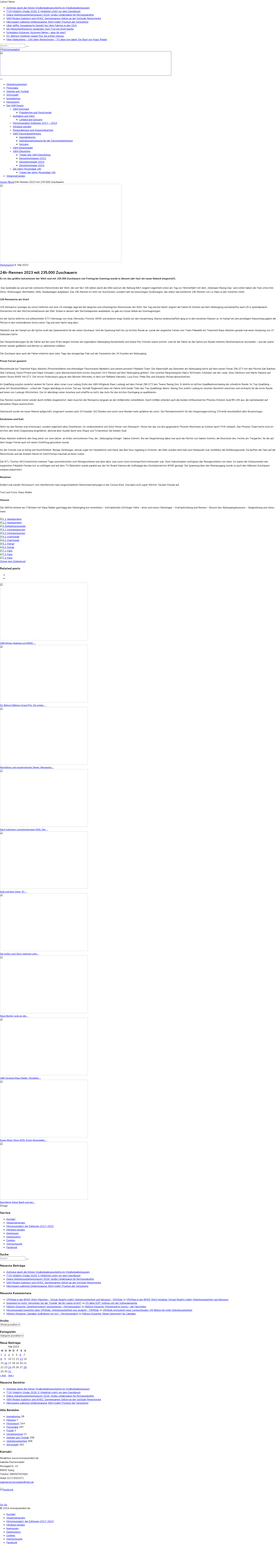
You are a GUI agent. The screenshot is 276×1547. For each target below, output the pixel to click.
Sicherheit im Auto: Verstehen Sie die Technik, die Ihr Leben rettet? (44, 1303)
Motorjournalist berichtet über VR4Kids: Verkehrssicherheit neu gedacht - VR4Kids (52, 1310)
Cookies (10, 1240)
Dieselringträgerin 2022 (32, 158)
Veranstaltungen (15, 176)
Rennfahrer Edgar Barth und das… (17, 1202)
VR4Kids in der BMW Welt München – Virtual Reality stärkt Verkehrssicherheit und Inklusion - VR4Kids (64, 1299)
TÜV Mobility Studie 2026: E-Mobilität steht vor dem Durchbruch (43, 11)
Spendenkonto (27, 137)
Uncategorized (14, 1434)
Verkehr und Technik (17, 91)
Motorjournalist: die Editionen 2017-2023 (30, 1226)
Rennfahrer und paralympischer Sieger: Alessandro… (27, 767)
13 (21, 1359)
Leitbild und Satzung (30, 119)
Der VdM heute (15, 105)
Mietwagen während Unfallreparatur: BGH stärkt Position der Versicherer (47, 22)
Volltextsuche (14, 1244)
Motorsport (12, 102)
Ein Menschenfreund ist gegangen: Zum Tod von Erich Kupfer (40, 29)
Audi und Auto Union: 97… (13, 891)
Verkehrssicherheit (16, 84)
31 (9, 1371)
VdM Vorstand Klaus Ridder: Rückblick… (20, 1078)
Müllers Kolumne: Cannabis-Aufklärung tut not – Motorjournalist (42, 1313)
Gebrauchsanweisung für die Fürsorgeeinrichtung (46, 141)
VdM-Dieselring (21, 151)
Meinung (11, 1420)
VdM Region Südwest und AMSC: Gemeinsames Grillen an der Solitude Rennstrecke (53, 18)
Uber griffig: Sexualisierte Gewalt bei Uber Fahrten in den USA (41, 25)
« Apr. (3, 1375)
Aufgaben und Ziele (24, 116)
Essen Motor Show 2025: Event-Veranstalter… (23, 1140)
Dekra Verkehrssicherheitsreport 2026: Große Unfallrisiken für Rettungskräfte (50, 15)
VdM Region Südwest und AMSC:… (18, 643)
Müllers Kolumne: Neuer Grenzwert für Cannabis (109, 1313)
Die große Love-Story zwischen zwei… (19, 953)
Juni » (11, 1375)
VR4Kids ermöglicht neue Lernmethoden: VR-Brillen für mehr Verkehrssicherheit (147, 1310)
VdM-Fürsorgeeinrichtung (27, 133)
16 (6, 1363)
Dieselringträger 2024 (31, 165)
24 (9, 1367)
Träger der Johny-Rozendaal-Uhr (37, 172)
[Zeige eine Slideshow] (13, 561)
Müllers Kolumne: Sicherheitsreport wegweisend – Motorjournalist (43, 1306)
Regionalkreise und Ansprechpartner (33, 130)
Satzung (23, 144)
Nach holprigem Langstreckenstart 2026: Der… (24, 829)
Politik (10, 1430)
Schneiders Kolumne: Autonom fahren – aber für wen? (36, 32)
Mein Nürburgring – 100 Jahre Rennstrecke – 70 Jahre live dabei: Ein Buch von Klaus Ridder (56, 39)
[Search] (27, 46)
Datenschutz (13, 1237)
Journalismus (13, 98)
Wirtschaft (12, 95)
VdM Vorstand (21, 109)
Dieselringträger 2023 (31, 162)
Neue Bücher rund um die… (14, 1016)
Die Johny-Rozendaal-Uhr (27, 169)
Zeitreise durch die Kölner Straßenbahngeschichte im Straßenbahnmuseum (48, 8)
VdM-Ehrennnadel (23, 148)
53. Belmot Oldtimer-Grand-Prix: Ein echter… (23, 705)
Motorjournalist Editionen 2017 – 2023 (35, 123)
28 (25, 1367)
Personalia (12, 88)
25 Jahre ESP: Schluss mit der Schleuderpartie (111, 1303)
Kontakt (10, 1219)
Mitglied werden (22, 126)
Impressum (12, 1233)
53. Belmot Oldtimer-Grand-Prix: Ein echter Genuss (35, 36)
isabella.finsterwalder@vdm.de (17, 1482)
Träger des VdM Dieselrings (35, 155)
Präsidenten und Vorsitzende (35, 112)
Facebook (11, 1247)
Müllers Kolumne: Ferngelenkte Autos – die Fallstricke (115, 1306)
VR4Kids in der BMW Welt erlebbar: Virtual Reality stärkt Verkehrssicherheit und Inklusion (177, 1299)
